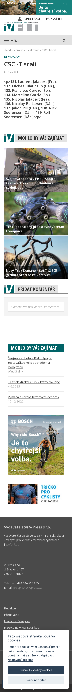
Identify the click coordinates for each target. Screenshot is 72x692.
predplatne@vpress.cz (27, 587)
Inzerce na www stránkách (22, 627)
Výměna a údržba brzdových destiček (33, 397)
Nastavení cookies (20, 659)
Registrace (32, 18)
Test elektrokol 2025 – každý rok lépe (34, 382)
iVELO (21, 27)
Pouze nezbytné (36, 680)
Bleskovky (32, 50)
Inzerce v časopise (17, 621)
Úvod (7, 50)
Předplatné (11, 615)
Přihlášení (54, 18)
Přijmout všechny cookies (36, 670)
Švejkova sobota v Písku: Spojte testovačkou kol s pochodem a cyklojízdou (30, 362)
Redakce (10, 608)
